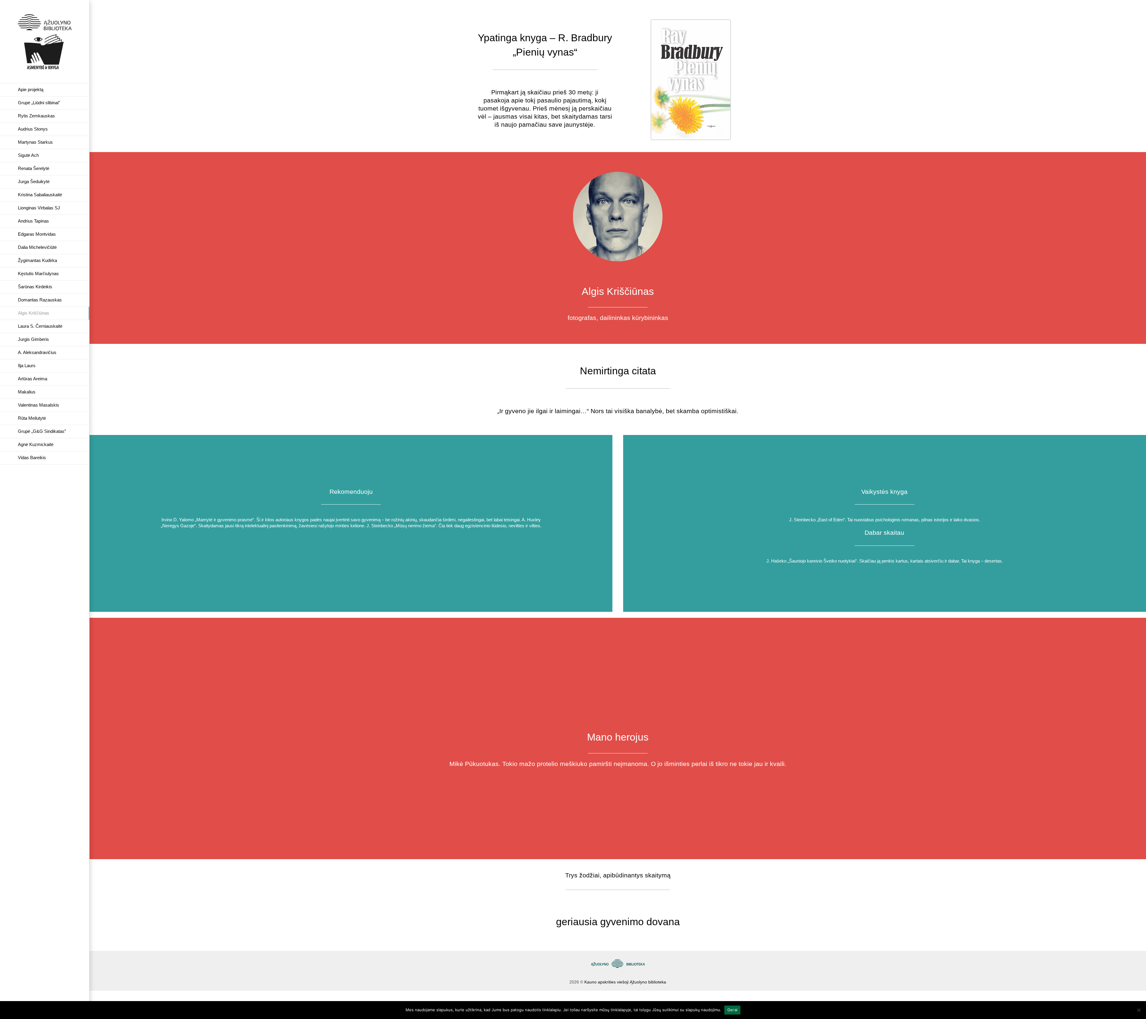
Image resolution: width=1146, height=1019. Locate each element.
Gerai (732, 1009)
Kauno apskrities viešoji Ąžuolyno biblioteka (625, 982)
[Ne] (1139, 1010)
